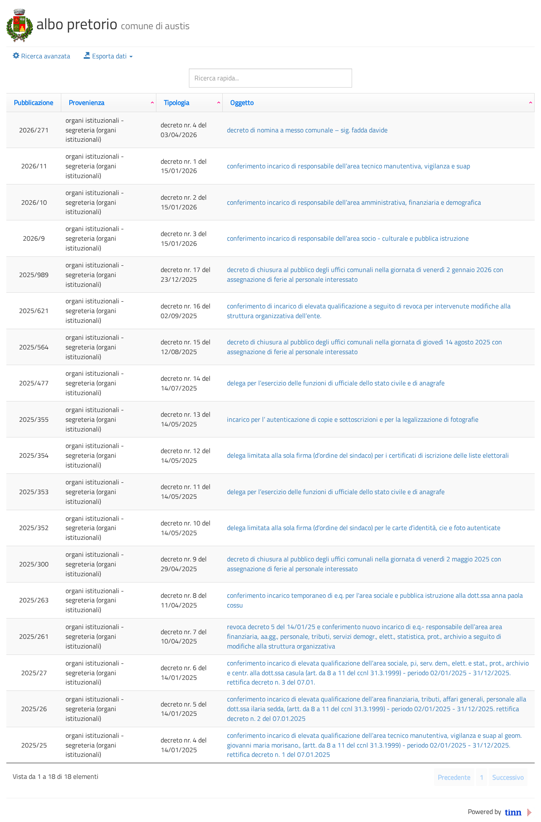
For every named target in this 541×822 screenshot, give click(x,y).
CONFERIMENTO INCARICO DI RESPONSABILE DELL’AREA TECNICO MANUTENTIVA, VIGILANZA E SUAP (348, 166)
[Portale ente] (19, 23)
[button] (108, 56)
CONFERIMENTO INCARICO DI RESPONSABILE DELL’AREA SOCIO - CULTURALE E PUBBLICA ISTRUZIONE (348, 238)
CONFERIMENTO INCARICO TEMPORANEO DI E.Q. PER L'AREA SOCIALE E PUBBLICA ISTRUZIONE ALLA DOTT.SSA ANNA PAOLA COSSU (375, 600)
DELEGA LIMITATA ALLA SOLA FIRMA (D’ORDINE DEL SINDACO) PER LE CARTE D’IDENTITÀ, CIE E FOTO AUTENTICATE (363, 527)
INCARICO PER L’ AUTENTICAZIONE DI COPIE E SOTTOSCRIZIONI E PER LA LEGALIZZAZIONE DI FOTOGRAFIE (352, 419)
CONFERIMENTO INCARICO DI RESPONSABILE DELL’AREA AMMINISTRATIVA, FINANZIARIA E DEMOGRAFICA (354, 202)
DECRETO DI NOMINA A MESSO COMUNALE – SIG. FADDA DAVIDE (307, 130)
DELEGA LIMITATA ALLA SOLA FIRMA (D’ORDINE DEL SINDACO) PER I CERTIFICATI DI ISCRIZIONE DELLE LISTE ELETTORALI (368, 455)
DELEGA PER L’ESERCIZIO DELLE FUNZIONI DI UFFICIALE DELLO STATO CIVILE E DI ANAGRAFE (336, 383)
